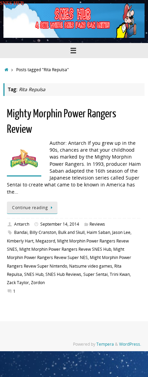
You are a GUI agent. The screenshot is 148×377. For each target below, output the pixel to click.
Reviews (97, 224)
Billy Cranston (43, 232)
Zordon (38, 283)
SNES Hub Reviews (63, 274)
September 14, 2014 (59, 224)
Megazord (45, 241)
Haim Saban (98, 232)
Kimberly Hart (20, 241)
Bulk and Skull (71, 232)
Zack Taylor (18, 283)
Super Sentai (95, 274)
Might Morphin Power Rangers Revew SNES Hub (65, 249)
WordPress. (130, 344)
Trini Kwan (120, 274)
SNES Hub (33, 274)
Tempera (105, 344)
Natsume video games (90, 266)
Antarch (21, 224)
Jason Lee (121, 232)
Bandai (21, 232)
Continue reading (30, 208)
